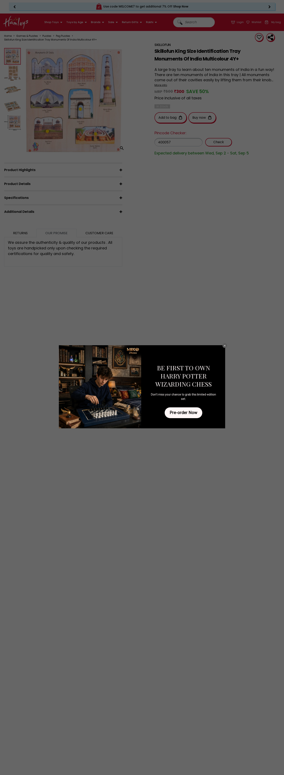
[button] (224, 345)
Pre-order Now (183, 412)
